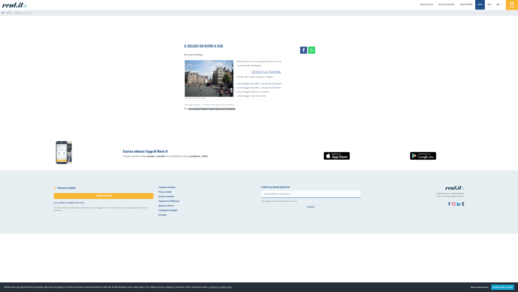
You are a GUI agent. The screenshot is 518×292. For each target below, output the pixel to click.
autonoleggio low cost (200, 109)
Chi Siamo (163, 215)
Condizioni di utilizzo (167, 187)
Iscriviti (311, 207)
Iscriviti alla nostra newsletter (275, 187)
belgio (191, 109)
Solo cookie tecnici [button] (479, 287)
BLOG (9, 13)
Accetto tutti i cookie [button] (502, 287)
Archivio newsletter (166, 197)
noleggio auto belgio (228, 109)
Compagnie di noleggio (168, 210)
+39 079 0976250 (103, 196)
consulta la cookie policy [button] (220, 287)
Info (489, 5)
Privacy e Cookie (165, 192)
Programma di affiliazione (169, 201)
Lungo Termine (466, 5)
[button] (499, 4)
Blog (480, 5)
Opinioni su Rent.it (166, 206)
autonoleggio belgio (215, 109)
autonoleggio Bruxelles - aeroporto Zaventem (259, 84)
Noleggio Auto (426, 5)
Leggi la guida (266, 72)
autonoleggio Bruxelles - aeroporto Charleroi (259, 88)
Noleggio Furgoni (446, 5)
